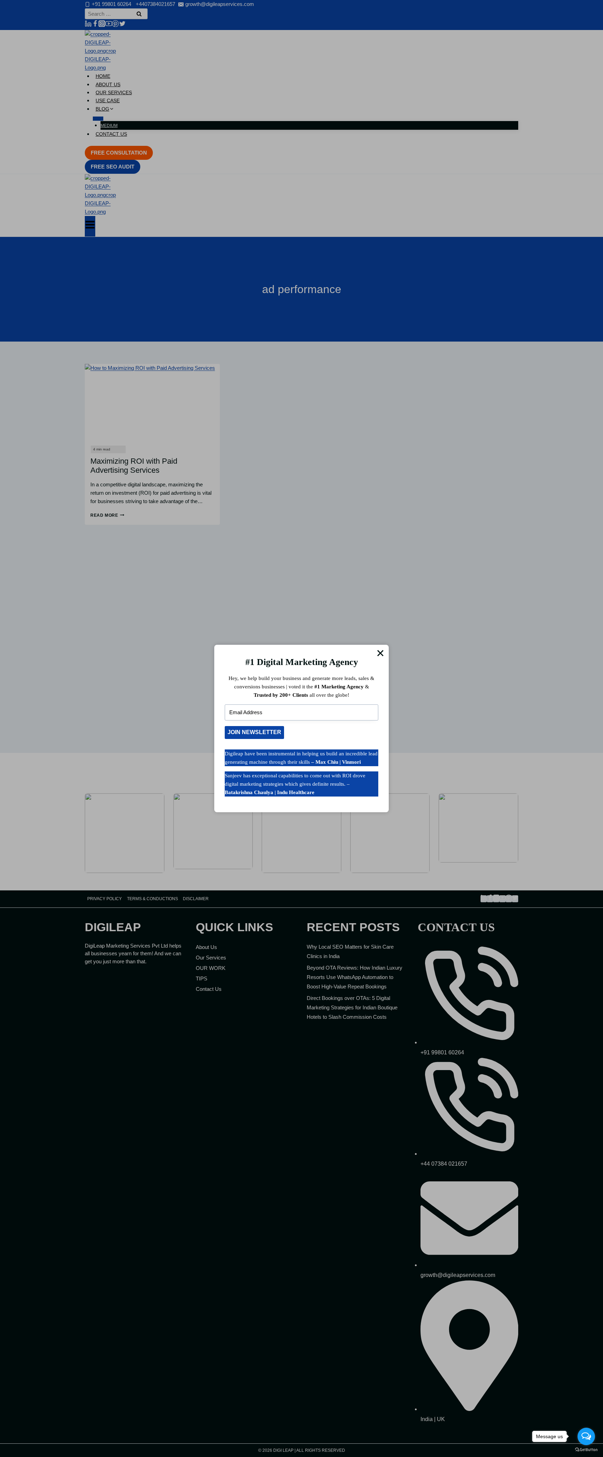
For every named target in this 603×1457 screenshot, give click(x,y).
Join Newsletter (254, 732)
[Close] (380, 653)
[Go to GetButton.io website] (586, 1450)
